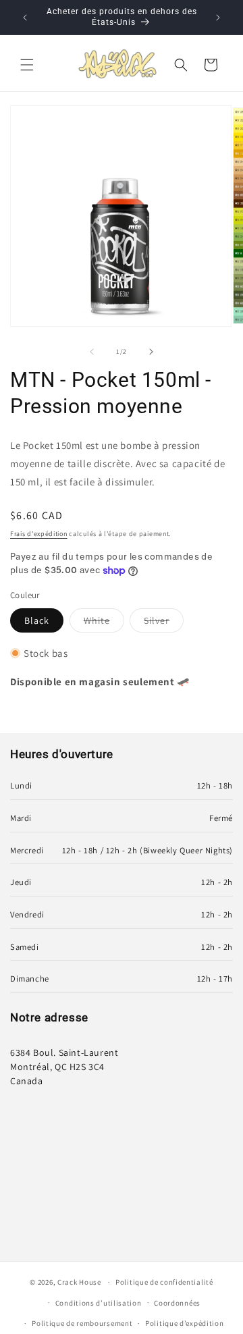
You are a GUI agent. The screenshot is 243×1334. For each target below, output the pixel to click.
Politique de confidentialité (164, 1282)
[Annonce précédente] (25, 17)
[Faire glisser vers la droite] (151, 352)
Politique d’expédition (184, 1323)
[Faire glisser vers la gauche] (92, 352)
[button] (27, 65)
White (104, 623)
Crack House (79, 1282)
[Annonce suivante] (218, 17)
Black (36, 620)
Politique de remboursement (82, 1323)
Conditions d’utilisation (98, 1303)
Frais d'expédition (39, 533)
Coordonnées (177, 1303)
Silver (164, 623)
